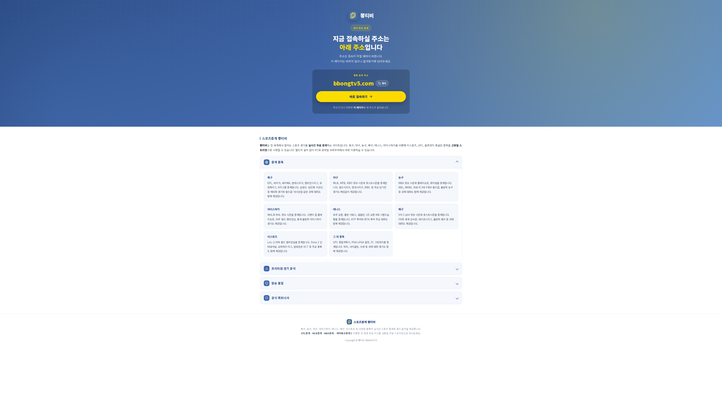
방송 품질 (278, 283)
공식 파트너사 (280, 297)
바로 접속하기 (358, 96)
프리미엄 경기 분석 (284, 268)
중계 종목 (278, 162)
